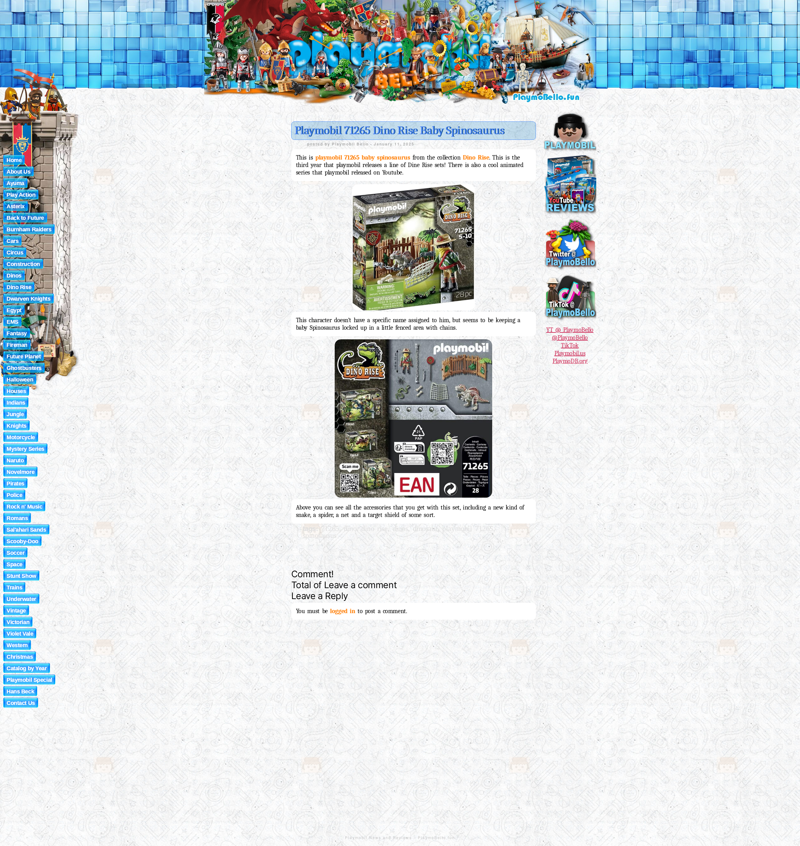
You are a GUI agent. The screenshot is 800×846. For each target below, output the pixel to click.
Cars (12, 241)
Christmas (20, 657)
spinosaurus (320, 535)
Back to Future (25, 218)
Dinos (14, 276)
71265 (330, 528)
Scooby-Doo (22, 541)
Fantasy (17, 333)
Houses (16, 391)
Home (14, 160)
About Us (19, 172)
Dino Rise (19, 287)
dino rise (374, 528)
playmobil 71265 (467, 528)
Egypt (14, 310)
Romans (17, 518)
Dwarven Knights (29, 299)
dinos (400, 528)
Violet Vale (20, 634)
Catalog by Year (27, 668)
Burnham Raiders (29, 229)
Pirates (15, 483)
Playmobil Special (29, 680)
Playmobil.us (570, 353)
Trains (14, 587)
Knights (17, 426)
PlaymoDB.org (570, 361)
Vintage (16, 610)
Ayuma (15, 183)
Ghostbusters (24, 368)
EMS (12, 322)
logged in (342, 611)
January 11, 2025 (394, 144)
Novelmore (20, 472)
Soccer (15, 553)
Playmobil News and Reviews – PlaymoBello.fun (400, 837)
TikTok (569, 345)
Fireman (17, 345)
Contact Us (21, 703)
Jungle (15, 414)
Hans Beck (20, 691)
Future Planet (24, 356)
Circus (15, 252)
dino (350, 528)
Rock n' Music (24, 507)
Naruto (15, 460)
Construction (23, 264)
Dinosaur (425, 528)
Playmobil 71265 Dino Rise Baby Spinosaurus (399, 130)
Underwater (21, 599)
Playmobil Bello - (353, 144)
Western (17, 645)
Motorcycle (21, 437)
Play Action (21, 195)
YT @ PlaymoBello (569, 329)
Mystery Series (25, 449)
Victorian (18, 622)
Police (14, 495)
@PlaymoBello (570, 337)
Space (14, 564)
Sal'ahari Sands (26, 530)
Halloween (20, 379)
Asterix (16, 206)
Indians (16, 403)
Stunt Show (21, 576)
